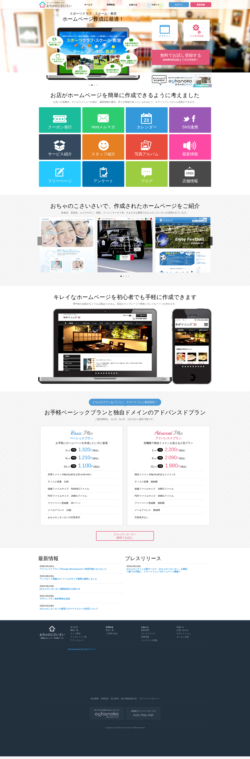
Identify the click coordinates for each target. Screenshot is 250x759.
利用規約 (105, 698)
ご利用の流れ (112, 633)
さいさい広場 (183, 637)
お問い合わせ (183, 630)
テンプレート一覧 (78, 637)
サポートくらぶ (184, 633)
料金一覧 (110, 630)
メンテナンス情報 (149, 640)
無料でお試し (125, 536)
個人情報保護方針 (129, 698)
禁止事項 (115, 698)
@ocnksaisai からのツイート (81, 649)
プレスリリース (148, 633)
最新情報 (145, 630)
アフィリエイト (77, 640)
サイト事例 (75, 633)
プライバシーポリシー (149, 698)
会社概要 (95, 698)
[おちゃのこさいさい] (56, 6)
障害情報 (145, 637)
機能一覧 (74, 630)
